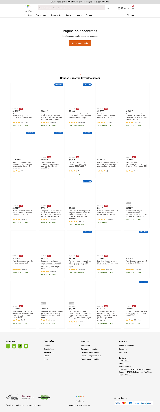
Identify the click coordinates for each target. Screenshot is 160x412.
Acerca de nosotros (126, 346)
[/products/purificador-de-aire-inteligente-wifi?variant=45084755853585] (136, 293)
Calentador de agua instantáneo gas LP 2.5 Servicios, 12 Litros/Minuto (22, 115)
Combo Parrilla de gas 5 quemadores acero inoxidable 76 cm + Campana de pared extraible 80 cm (136, 213)
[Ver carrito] (132, 8)
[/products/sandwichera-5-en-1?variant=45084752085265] (108, 193)
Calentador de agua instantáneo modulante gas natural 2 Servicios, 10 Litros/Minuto (51, 165)
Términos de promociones (91, 356)
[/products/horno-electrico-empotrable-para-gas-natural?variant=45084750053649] (23, 144)
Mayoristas (123, 352)
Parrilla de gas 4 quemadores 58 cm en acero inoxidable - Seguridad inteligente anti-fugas (80, 264)
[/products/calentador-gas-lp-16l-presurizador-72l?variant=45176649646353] (136, 144)
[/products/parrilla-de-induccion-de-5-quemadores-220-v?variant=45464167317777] (108, 96)
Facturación (85, 346)
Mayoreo (130, 15)
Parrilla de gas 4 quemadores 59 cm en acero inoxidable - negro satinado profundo (108, 164)
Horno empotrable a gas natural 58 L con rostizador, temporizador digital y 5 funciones (23, 165)
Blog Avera (123, 349)
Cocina (68, 15)
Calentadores (40, 15)
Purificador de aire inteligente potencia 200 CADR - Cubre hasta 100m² (136, 313)
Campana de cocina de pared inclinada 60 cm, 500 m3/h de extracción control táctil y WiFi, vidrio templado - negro (52, 264)
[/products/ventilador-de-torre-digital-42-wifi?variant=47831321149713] (23, 293)
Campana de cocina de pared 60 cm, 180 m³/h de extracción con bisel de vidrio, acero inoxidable (136, 116)
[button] (16, 122)
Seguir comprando (80, 43)
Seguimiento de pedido (90, 359)
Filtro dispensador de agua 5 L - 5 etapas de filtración (136, 262)
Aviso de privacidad (34, 405)
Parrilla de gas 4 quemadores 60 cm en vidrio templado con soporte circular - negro (80, 115)
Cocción (27, 15)
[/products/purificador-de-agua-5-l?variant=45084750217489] (136, 243)
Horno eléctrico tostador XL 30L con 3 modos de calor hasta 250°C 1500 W (23, 212)
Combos (89, 15)
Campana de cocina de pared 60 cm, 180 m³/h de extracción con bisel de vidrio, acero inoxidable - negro (52, 116)
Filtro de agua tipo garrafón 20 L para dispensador (23, 262)
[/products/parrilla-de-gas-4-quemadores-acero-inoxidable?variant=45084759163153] (80, 243)
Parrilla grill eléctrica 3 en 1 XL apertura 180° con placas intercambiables (107, 263)
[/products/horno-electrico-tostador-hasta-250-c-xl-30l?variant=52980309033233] (23, 193)
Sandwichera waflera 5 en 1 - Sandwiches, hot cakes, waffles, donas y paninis (108, 212)
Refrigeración (56, 15)
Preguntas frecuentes (89, 349)
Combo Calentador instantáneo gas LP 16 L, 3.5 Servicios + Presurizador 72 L (136, 164)
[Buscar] (108, 7)
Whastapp (122, 364)
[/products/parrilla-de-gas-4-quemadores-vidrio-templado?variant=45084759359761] (80, 96)
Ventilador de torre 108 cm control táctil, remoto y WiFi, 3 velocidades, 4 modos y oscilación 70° (23, 314)
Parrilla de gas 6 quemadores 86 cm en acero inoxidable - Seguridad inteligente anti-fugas (52, 314)
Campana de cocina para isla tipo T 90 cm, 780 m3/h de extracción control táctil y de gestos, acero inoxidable (51, 213)
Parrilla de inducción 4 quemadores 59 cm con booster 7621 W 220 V (78, 164)
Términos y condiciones (90, 352)
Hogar (78, 15)
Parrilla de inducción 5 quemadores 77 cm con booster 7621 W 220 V (106, 115)
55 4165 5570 (124, 361)
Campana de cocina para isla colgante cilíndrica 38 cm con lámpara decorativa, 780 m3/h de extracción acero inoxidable (80, 214)
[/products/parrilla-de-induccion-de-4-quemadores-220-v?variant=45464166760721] (80, 144)
